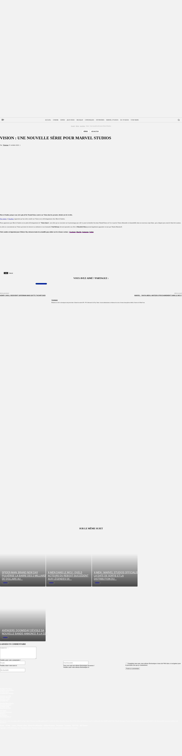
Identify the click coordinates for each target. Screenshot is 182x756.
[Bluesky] (8, 94)
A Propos (8, 725)
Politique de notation (49, 725)
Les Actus (82, 126)
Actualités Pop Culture (6, 688)
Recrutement (59, 725)
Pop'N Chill (75, 725)
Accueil (73, 126)
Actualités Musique (5, 697)
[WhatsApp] (32, 148)
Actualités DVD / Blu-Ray (7, 693)
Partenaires (68, 725)
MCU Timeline (84, 725)
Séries (77, 126)
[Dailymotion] (15, 94)
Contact (14, 725)
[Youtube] (19, 94)
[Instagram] (12, 94)
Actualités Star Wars (5, 708)
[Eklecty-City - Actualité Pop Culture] (91, 105)
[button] (179, 120)
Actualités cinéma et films (7, 690)
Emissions (2, 713)
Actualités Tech (4, 700)
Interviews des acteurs (6, 712)
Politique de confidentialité (35, 725)
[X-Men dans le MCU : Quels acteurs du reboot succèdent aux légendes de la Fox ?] (69, 559)
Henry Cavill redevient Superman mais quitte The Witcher (23, 295)
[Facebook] (1, 94)
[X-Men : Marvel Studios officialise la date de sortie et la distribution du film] (115, 559)
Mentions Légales (22, 725)
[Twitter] (5, 94)
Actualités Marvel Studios (7, 703)
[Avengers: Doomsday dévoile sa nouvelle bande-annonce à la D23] (23, 614)
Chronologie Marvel (5, 716)
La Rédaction (3, 715)
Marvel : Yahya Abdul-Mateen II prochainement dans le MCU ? (158, 295)
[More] (39, 149)
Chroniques (3, 710)
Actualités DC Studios (5, 705)
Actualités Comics (5, 699)
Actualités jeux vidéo (5, 696)
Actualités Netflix (4, 706)
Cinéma (5, 582)
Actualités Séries (4, 691)
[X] (26, 148)
